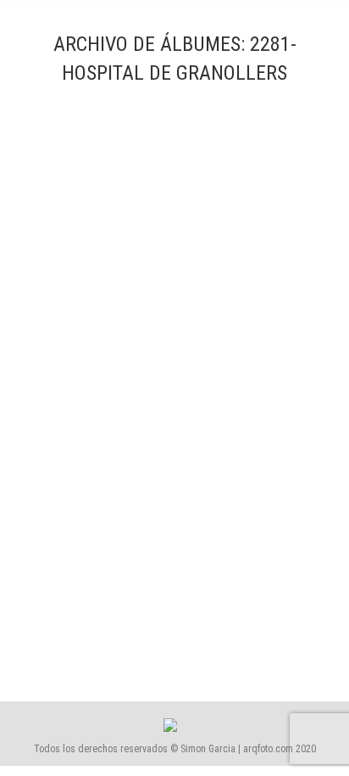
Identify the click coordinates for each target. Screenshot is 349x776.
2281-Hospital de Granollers (122, 586)
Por (232, 616)
